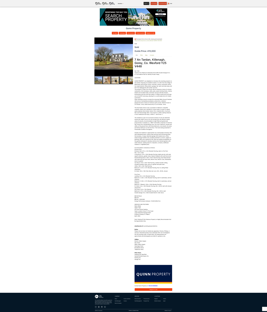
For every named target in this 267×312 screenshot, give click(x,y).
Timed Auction (140, 33)
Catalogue (122, 33)
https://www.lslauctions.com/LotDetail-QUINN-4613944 (148, 40)
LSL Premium (153, 3)
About (116, 298)
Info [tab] (137, 55)
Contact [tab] (152, 55)
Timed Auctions (146, 298)
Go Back (115, 33)
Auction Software (127, 298)
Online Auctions (138, 298)
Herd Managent (118, 300)
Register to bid (150, 33)
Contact (125, 300)
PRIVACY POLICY (168, 310)
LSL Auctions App (162, 3)
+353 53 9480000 (152, 285)
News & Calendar (118, 303)
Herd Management (138, 300)
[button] (146, 3)
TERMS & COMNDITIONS (134, 310)
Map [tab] (146, 55)
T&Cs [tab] (141, 55)
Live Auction (130, 33)
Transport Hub (146, 300)
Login (171, 3)
